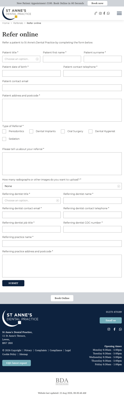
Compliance (56, 350)
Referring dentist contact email (22, 208)
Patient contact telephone (80, 66)
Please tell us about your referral (23, 149)
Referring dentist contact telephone (86, 208)
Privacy (28, 350)
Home (6, 23)
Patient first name (54, 52)
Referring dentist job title (18, 222)
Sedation (14, 138)
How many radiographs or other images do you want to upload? (41, 179)
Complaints (41, 350)
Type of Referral (13, 126)
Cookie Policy (9, 354)
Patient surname (95, 52)
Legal (68, 350)
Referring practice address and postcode (27, 251)
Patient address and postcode (21, 95)
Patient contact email (15, 81)
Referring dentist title (16, 194)
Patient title (10, 52)
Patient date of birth (15, 66)
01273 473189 (114, 312)
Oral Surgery (75, 131)
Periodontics (16, 131)
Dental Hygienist (105, 131)
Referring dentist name (78, 194)
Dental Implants (45, 131)
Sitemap (23, 354)
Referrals (18, 23)
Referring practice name (17, 237)
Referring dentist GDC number (83, 222)
